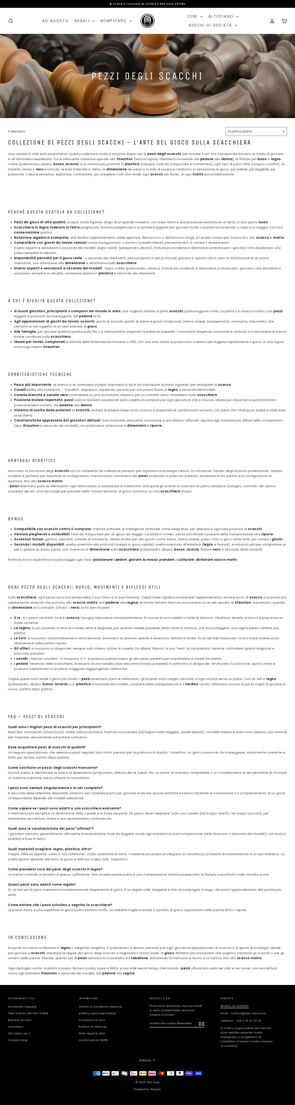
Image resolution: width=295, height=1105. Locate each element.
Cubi (193, 16)
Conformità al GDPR (93, 1040)
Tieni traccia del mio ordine (28, 1013)
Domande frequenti (22, 1007)
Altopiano (222, 16)
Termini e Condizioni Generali (100, 1007)
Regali (83, 20)
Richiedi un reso (20, 1020)
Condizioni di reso (92, 1020)
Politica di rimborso (93, 1027)
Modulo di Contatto (235, 1006)
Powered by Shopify (147, 1089)
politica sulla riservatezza (97, 1013)
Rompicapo (114, 20)
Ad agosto (55, 20)
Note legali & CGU (92, 1033)
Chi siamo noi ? (19, 1033)
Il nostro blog (17, 1040)
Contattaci (15, 1027)
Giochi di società (211, 25)
